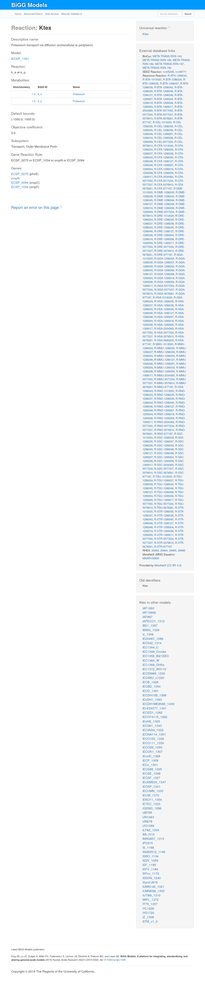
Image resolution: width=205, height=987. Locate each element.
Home (18, 13)
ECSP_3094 (20, 182)
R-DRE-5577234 (164, 247)
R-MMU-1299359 (164, 371)
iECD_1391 (151, 691)
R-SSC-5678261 (164, 472)
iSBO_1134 (151, 856)
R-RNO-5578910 (164, 430)
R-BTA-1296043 (163, 87)
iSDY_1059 (150, 860)
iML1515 (149, 834)
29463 (155, 550)
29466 (181, 550)
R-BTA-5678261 (163, 118)
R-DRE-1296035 (164, 219)
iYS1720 (148, 912)
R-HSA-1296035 (164, 301)
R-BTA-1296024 (172, 79)
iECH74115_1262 (155, 716)
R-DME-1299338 (164, 208)
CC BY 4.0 (174, 565)
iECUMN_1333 (153, 791)
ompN (15, 178)
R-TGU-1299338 (163, 496)
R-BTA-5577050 (163, 110)
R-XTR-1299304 (163, 527)
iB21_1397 (150, 625)
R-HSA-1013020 (162, 297)
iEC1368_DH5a (153, 664)
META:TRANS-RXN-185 (157, 60)
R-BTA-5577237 (163, 114)
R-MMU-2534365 (164, 375)
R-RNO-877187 (163, 434)
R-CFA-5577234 (163, 181)
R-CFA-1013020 (163, 145)
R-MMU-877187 (163, 387)
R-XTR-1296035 (163, 511)
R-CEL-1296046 (163, 130)
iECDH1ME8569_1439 (158, 703)
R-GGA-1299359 (164, 282)
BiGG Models (29, 4)
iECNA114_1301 (154, 734)
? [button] (61, 206)
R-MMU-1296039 (164, 352)
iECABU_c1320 (153, 677)
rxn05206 (168, 72)
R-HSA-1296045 (164, 309)
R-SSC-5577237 (164, 468)
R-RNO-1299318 (164, 414)
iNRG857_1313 (153, 838)
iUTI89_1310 (151, 895)
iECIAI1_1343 (152, 725)
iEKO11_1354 (152, 799)
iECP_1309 (150, 760)
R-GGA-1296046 (164, 270)
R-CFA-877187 (163, 188)
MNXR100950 (151, 558)
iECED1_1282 (152, 712)
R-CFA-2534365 (163, 177)
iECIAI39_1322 (153, 730)
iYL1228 (148, 908)
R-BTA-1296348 (163, 95)
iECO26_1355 (152, 747)
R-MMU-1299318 (164, 367)
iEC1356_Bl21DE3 (156, 656)
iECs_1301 (150, 764)
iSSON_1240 (152, 878)
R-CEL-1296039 (163, 126)
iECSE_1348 (151, 773)
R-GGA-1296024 (164, 258)
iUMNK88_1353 (154, 891)
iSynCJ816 (150, 882)
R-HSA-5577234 (164, 332)
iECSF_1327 (151, 777)
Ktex (146, 34)
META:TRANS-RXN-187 (169, 64)
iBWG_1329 (151, 630)
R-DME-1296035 (164, 192)
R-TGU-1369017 (163, 500)
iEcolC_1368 (151, 756)
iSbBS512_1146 (154, 851)
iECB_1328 (150, 682)
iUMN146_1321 (153, 886)
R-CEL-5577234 (163, 142)
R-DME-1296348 (164, 204)
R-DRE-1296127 (164, 231)
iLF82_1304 (151, 830)
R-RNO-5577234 (164, 426)
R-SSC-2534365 (164, 465)
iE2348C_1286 (153, 638)
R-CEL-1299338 (163, 138)
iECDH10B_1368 (154, 695)
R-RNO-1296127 (164, 406)
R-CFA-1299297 (163, 165)
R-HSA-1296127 (164, 313)
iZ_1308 (148, 917)
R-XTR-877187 (163, 546)
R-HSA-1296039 (164, 305)
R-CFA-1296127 (163, 161)
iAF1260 (148, 608)
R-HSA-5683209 (164, 340)
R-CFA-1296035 (163, 149)
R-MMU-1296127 (164, 359)
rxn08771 (180, 72)
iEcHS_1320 (151, 721)
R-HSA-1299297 (164, 317)
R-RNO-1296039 (164, 398)
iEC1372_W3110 (154, 669)
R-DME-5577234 (164, 212)
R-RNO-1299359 (164, 418)
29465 (172, 550)
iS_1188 (148, 847)
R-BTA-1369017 (163, 107)
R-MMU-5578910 (164, 383)
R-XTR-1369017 (163, 535)
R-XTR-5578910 (163, 543)
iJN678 (147, 821)
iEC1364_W (151, 660)
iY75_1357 (150, 904)
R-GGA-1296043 (164, 266)
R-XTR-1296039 (163, 515)
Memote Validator (70, 13)
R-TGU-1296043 (163, 484)
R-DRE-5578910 (164, 251)
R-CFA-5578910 (163, 184)
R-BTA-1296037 (169, 83)
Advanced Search (33, 13)
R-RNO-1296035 (164, 395)
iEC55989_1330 (154, 673)
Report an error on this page (35, 207)
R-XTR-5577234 (163, 539)
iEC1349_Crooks (154, 651)
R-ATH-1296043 (177, 75)
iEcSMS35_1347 (154, 782)
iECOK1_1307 (153, 751)
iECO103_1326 (153, 738)
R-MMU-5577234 (164, 379)
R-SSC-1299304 (164, 457)
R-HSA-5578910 (164, 336)
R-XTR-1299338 (163, 531)
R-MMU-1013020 (163, 344)
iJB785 (147, 812)
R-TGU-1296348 (163, 492)
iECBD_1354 (152, 686)
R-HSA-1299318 (164, 321)
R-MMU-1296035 (164, 348)
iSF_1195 (149, 864)
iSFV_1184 (150, 869)
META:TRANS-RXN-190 (157, 68)
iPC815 (148, 843)
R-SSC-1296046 (164, 449)
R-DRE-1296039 (164, 223)
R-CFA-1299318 (163, 169)
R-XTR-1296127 (163, 523)
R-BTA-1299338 (163, 103)
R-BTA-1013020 (152, 79)
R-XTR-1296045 (163, 519)
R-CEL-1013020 (162, 122)
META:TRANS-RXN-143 (167, 56)
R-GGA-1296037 (164, 262)
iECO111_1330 (153, 743)
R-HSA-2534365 (164, 328)
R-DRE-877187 (163, 254)
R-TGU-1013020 (162, 476)
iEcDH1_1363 (152, 699)
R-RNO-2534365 (164, 422)
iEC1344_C (151, 647)
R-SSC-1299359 (164, 461)
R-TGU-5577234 (163, 504)
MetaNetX (160, 565)
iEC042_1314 (152, 643)
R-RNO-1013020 (164, 391)
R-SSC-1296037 (164, 441)
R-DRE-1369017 (164, 243)
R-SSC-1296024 (164, 437)
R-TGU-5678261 (163, 507)
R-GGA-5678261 (164, 293)
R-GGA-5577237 (164, 289)
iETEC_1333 (151, 804)
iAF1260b (149, 612)
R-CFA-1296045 (163, 157)
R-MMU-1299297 (164, 363)
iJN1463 (148, 817)
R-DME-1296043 (164, 196)
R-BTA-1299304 (163, 99)
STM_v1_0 (150, 921)
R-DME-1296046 (164, 200)
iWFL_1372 (151, 899)
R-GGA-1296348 (164, 274)
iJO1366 (148, 825)
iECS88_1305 (152, 769)
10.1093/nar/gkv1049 (114, 959)
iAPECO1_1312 (154, 621)
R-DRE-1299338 (164, 239)
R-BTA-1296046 (163, 91)
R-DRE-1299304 (164, 235)
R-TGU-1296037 (163, 480)
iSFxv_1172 (151, 873)
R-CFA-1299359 (163, 173)
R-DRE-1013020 (164, 216)
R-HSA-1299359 (164, 325)
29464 (164, 550)
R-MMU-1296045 (164, 356)
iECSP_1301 (20, 58)
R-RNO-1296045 (164, 402)
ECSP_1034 (20, 187)
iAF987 (147, 616)
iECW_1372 (151, 795)
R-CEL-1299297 (163, 134)
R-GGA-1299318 (164, 278)
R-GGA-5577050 (164, 286)
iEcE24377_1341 (155, 708)
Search (188, 13)
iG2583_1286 (152, 808)
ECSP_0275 (20, 174)
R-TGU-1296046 (163, 488)
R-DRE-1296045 (164, 227)
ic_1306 (148, 634)
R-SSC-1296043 (164, 445)
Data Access (52, 13)
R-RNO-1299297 (164, 410)
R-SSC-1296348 (164, 453)
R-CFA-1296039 (163, 153)
